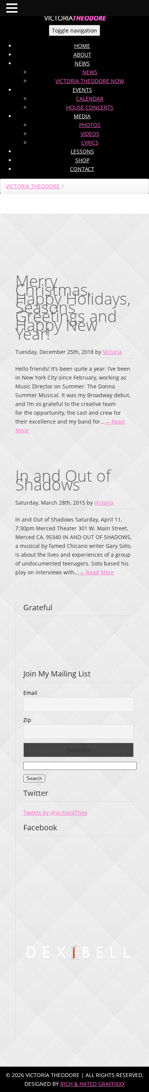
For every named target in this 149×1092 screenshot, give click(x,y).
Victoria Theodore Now (89, 81)
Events (82, 89)
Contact (82, 169)
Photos (89, 125)
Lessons (82, 151)
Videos (90, 133)
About (82, 54)
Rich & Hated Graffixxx (92, 1083)
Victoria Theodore (33, 186)
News (82, 63)
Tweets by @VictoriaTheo (55, 812)
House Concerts (89, 107)
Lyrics (90, 142)
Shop (82, 160)
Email (30, 692)
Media (82, 116)
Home (82, 45)
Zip (27, 720)
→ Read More (96, 572)
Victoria (112, 351)
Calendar (90, 98)
